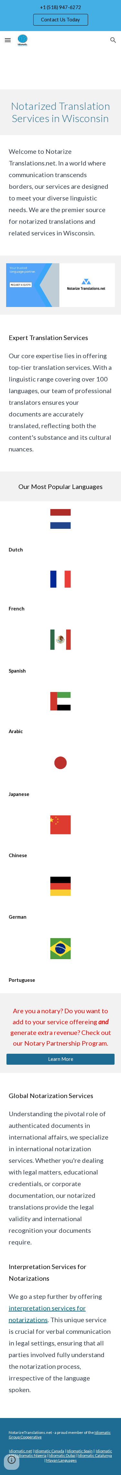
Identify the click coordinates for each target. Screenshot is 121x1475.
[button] (7, 40)
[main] (60, 112)
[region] (60, 15)
